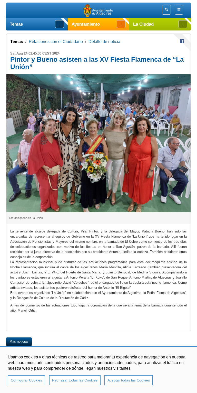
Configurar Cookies (26, 380)
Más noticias (18, 341)
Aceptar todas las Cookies (128, 380)
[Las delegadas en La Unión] (98, 143)
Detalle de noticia (104, 41)
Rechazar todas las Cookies (74, 380)
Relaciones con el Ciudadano (56, 41)
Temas (16, 41)
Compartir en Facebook (182, 41)
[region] (98, 369)
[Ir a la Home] (99, 10)
